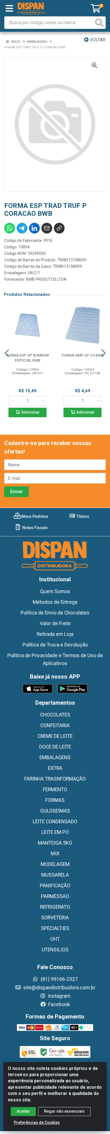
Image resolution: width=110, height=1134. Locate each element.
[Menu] (9, 8)
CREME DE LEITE (55, 736)
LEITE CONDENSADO (55, 821)
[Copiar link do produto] (59, 228)
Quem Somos (55, 591)
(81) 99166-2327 (58, 979)
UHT (55, 939)
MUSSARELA (55, 875)
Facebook (58, 1004)
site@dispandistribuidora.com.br (58, 987)
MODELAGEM (55, 864)
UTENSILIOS (55, 949)
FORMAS (55, 800)
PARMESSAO (55, 896)
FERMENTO (55, 789)
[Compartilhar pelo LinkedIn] (34, 228)
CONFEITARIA (55, 725)
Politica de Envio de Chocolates (55, 613)
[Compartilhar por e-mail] (46, 228)
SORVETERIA (55, 917)
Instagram (58, 996)
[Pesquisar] (99, 22)
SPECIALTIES (55, 928)
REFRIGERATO (55, 907)
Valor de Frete (55, 623)
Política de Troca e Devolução (55, 645)
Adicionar (30, 412)
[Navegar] (7, 353)
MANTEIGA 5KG (55, 843)
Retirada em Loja (55, 634)
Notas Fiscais (34, 527)
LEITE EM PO (55, 832)
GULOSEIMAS (55, 811)
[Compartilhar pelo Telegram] (22, 228)
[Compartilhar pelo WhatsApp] (9, 228)
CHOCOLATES (55, 715)
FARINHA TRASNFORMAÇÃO (55, 779)
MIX (55, 853)
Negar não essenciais (64, 1111)
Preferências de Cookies (37, 1122)
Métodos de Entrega (55, 602)
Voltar (97, 39)
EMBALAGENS (55, 757)
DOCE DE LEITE (55, 747)
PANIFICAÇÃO (55, 885)
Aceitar (23, 1111)
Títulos (82, 516)
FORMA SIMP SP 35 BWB (83, 355)
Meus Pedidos (34, 516)
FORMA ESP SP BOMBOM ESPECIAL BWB (27, 357)
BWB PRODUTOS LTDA (46, 279)
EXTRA (55, 768)
